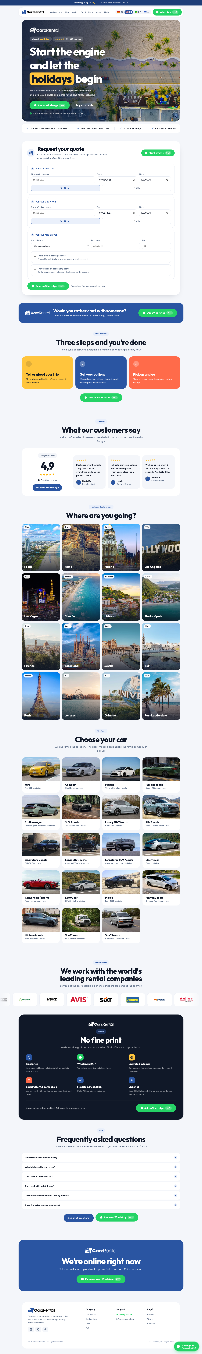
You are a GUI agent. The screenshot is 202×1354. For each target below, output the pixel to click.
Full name (95, 240)
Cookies (151, 1323)
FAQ (87, 1328)
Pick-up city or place (40, 174)
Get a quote (56, 12)
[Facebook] (38, 1329)
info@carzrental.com (125, 1319)
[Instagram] (31, 1329)
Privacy (150, 1314)
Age (143, 240)
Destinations (87, 12)
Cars (98, 12)
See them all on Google (47, 487)
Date (99, 174)
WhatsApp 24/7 (124, 1314)
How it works (71, 12)
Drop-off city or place (41, 207)
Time (141, 174)
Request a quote (84, 105)
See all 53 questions (78, 1217)
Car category (37, 240)
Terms (150, 1319)
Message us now (120, 2)
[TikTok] (45, 1329)
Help (106, 12)
